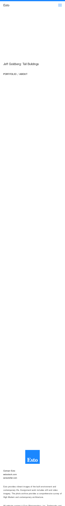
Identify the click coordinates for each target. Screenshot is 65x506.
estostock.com (10, 474)
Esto (6, 5)
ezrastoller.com (10, 477)
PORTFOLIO (10, 74)
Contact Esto (9, 470)
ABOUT (23, 74)
